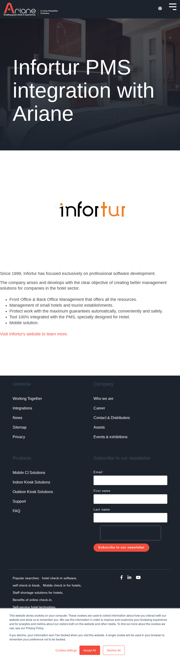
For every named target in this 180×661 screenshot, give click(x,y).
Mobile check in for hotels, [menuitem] (62, 585)
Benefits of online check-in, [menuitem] (32, 600)
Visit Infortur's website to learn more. (34, 334)
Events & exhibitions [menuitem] (111, 437)
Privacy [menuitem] (19, 437)
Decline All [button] (114, 650)
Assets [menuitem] (99, 427)
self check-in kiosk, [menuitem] (27, 585)
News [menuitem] (17, 418)
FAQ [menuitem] (16, 511)
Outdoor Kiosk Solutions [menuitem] (33, 492)
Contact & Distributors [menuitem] (112, 418)
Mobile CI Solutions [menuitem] (29, 473)
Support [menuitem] (19, 501)
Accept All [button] (89, 650)
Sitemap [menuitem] (19, 427)
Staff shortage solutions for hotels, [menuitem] (38, 592)
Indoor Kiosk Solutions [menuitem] (31, 482)
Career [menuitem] (99, 408)
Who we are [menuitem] (103, 399)
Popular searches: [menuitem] (26, 578)
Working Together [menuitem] (27, 399)
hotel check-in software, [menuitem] (59, 578)
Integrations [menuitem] (22, 408)
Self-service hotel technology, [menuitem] (34, 607)
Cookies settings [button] (66, 650)
